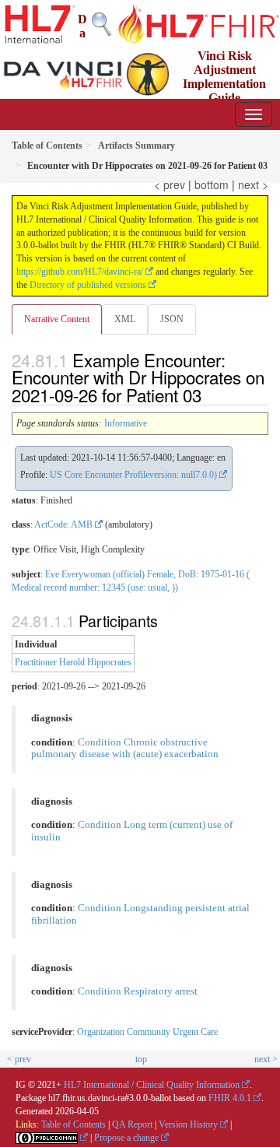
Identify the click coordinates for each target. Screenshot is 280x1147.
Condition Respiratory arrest (138, 991)
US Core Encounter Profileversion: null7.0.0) (133, 474)
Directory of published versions (88, 284)
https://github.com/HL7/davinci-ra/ (79, 271)
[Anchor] (210, 394)
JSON (172, 319)
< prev (169, 184)
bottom (211, 184)
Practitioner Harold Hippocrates (73, 662)
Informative (125, 423)
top (141, 1059)
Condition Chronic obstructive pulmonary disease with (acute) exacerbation (125, 748)
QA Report (132, 1124)
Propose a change (126, 1137)
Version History (188, 1124)
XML (124, 319)
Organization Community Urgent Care (147, 1031)
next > (253, 184)
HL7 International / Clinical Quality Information (152, 1084)
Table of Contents (73, 1124)
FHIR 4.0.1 (229, 1098)
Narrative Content (56, 319)
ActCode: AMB (63, 524)
